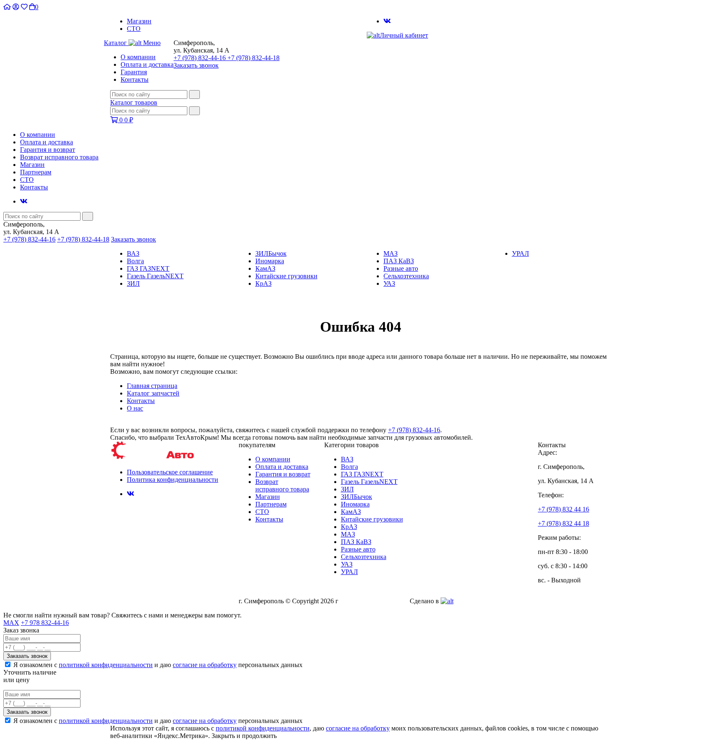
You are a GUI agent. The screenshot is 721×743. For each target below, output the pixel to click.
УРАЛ (520, 253)
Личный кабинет (404, 35)
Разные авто (400, 268)
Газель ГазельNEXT (155, 276)
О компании (138, 56)
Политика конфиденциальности (172, 479)
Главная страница (152, 385)
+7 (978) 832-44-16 (200, 57)
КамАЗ (265, 268)
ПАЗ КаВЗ (398, 260)
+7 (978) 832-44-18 (253, 57)
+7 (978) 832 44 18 (563, 523)
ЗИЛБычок (271, 253)
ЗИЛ (133, 283)
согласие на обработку (205, 664)
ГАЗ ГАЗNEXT (148, 268)
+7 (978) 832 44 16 (563, 509)
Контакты (135, 79)
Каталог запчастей (153, 393)
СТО (134, 28)
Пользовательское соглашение (170, 472)
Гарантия (134, 72)
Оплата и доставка (147, 64)
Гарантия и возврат (47, 149)
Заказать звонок (196, 65)
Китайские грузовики (286, 276)
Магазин (139, 21)
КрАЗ (263, 283)
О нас (135, 408)
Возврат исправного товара (59, 157)
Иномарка (269, 260)
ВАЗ (133, 253)
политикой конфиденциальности (106, 664)
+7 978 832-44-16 (45, 622)
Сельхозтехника (406, 276)
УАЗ (389, 283)
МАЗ (390, 253)
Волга (135, 260)
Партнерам (35, 172)
